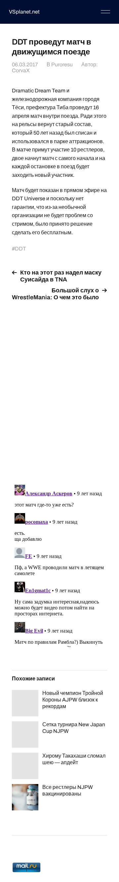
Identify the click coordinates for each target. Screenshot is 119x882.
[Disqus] (59, 389)
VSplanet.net (24, 12)
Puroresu (62, 64)
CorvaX (21, 70)
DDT (20, 248)
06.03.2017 (25, 64)
